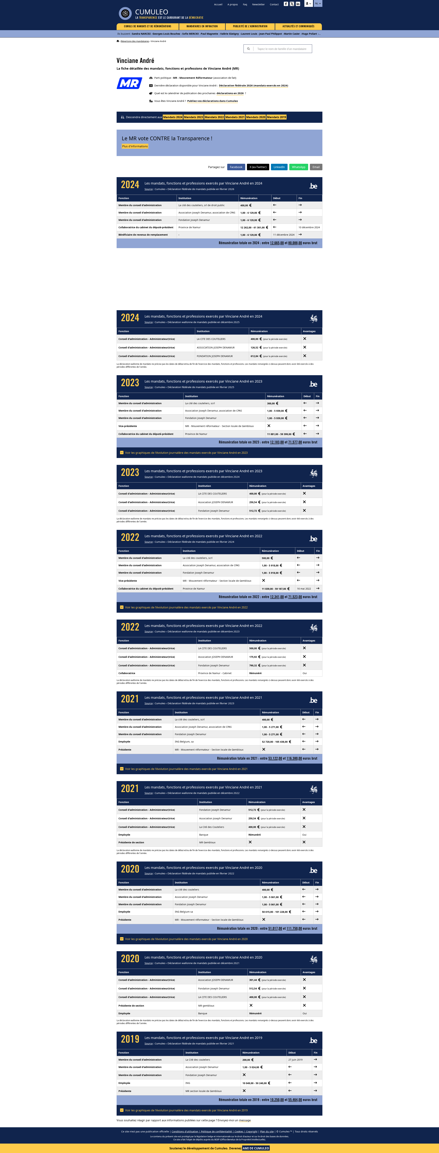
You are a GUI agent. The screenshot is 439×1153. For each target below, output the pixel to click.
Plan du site (267, 1131)
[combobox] (282, 48)
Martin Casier (292, 33)
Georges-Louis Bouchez (166, 33)
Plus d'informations (135, 146)
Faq (245, 4)
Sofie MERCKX (190, 33)
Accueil (218, 4)
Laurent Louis (249, 33)
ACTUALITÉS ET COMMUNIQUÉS (299, 26)
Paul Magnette (209, 33)
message (245, 1120)
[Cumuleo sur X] (293, 4)
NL (317, 3)
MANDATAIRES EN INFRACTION (202, 26)
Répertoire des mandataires (135, 41)
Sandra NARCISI (141, 33)
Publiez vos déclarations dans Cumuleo (212, 101)
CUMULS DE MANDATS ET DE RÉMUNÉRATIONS (147, 26)
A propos (233, 4)
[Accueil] (118, 41)
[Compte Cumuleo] (308, 3)
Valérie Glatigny (229, 33)
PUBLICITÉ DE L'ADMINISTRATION (250, 26)
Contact (274, 4)
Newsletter (258, 4)
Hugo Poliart (309, 33)
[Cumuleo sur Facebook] (287, 4)
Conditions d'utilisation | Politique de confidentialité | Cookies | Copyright (214, 1131)
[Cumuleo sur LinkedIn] (299, 4)
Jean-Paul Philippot (270, 33)
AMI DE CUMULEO (256, 1148)
